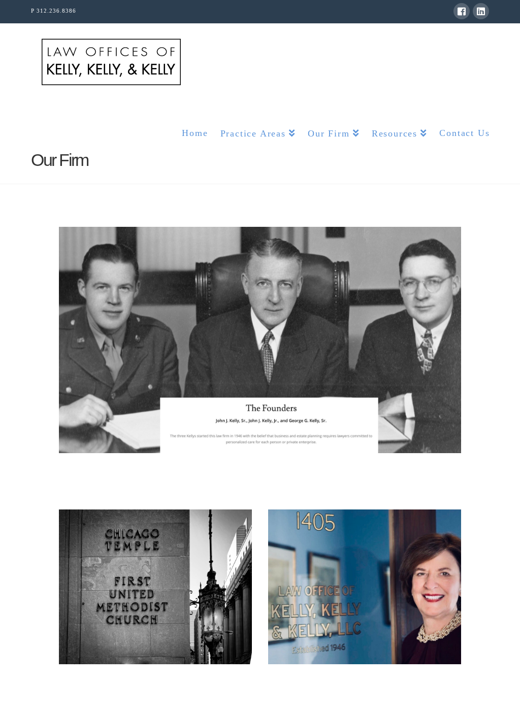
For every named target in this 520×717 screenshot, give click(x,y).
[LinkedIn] (481, 11)
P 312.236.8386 (53, 11)
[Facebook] (461, 11)
